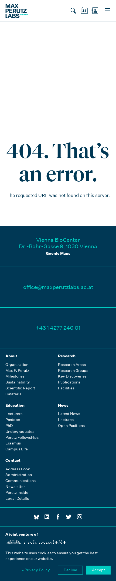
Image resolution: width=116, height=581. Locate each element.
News (63, 405)
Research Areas (72, 364)
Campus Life (16, 449)
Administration (18, 475)
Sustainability (17, 382)
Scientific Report (20, 388)
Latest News (69, 414)
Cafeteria (13, 394)
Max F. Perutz (17, 370)
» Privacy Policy (36, 570)
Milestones (15, 376)
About (11, 356)
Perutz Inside (16, 492)
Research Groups (73, 370)
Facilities (66, 388)
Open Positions (71, 425)
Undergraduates (19, 431)
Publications (69, 382)
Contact (13, 460)
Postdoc (12, 419)
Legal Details (17, 498)
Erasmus (13, 443)
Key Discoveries (72, 376)
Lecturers (13, 414)
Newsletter (15, 486)
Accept (98, 570)
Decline (70, 570)
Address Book (17, 469)
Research (67, 356)
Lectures (66, 419)
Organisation (16, 364)
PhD (9, 425)
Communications (20, 480)
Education (15, 405)
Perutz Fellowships (22, 437)
